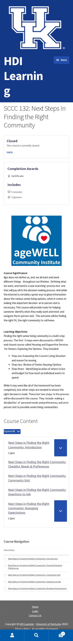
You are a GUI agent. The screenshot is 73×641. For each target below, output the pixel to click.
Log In (10, 152)
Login (35, 611)
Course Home (9, 550)
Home (35, 606)
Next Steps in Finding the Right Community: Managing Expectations (28, 508)
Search (36, 635)
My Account (12, 635)
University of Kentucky (48, 624)
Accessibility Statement (45, 629)
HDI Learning (23, 75)
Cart (56, 632)
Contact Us (35, 615)
